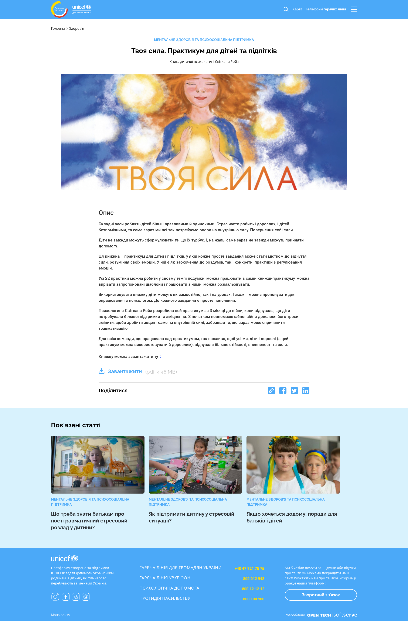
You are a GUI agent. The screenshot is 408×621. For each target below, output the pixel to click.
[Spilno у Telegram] (75, 597)
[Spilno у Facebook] (65, 597)
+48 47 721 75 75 (249, 568)
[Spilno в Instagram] (55, 597)
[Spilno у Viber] (85, 597)
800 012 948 (253, 578)
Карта (297, 9)
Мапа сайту (60, 615)
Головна (58, 28)
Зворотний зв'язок (321, 594)
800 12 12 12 (253, 588)
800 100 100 (253, 598)
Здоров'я (76, 28)
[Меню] (354, 9)
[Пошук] (286, 9)
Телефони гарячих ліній (326, 9)
